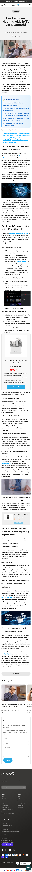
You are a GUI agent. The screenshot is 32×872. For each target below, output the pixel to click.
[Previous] (1, 1)
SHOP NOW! (16, 386)
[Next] (30, 1)
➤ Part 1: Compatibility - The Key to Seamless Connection (14, 104)
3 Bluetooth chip (12, 599)
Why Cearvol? (4, 803)
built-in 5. (4, 599)
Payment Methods (21, 801)
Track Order (20, 807)
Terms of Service (22, 732)
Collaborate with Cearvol (7, 813)
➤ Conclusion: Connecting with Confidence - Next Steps (13, 124)
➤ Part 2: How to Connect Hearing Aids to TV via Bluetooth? (16, 109)
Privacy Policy (12, 732)
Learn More (18, 522)
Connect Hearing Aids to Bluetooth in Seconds (16, 133)
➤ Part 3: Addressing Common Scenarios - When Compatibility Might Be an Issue (16, 114)
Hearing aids (16, 11)
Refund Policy (20, 805)
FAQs (18, 796)
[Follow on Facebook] (2, 850)
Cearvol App (4, 801)
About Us (3, 798)
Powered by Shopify (16, 862)
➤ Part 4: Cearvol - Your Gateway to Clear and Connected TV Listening (16, 119)
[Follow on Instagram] (6, 850)
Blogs (2, 796)
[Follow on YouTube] (10, 850)
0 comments (17, 36)
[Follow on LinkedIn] (14, 850)
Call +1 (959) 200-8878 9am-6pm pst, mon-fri (16, 1)
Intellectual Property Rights (7, 810)
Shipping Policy (21, 803)
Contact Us (20, 798)
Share (17, 674)
